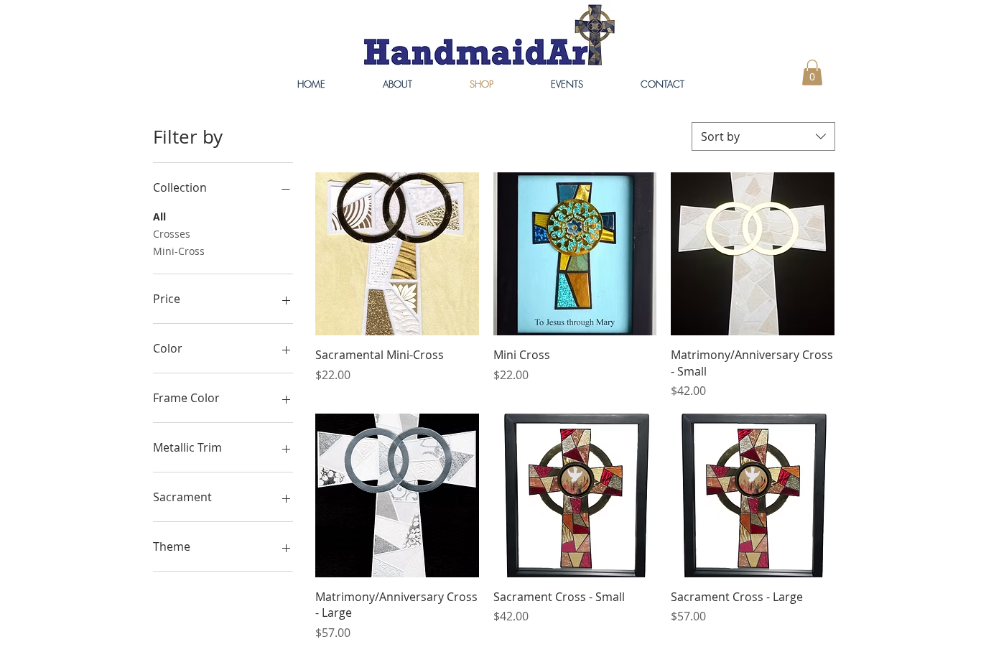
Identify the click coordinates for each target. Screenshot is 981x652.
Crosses (171, 234)
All (159, 216)
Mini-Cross (179, 251)
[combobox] (763, 136)
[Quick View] (397, 254)
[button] (812, 72)
